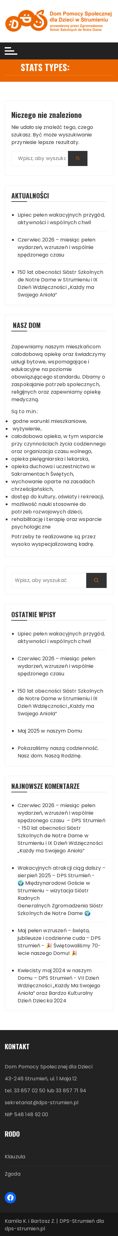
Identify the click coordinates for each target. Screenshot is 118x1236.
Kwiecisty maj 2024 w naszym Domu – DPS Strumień (55, 974)
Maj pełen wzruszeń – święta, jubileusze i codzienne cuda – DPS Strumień (59, 938)
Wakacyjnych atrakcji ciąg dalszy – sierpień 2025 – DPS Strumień (61, 871)
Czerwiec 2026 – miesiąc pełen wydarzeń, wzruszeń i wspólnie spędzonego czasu (56, 247)
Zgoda (12, 1174)
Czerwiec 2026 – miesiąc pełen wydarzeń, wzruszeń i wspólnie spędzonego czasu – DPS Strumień (61, 813)
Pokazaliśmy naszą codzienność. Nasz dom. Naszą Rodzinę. (58, 752)
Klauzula (15, 1156)
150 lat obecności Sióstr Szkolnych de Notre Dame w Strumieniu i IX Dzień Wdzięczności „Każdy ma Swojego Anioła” (60, 283)
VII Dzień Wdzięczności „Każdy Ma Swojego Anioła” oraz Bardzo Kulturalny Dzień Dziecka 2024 (59, 989)
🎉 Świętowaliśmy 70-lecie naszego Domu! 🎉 (59, 949)
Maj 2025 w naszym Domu (50, 730)
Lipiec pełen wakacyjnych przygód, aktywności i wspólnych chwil (61, 218)
